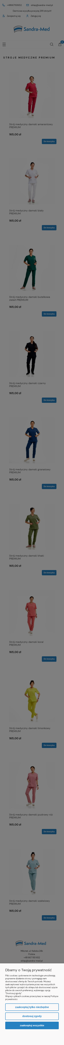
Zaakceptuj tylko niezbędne (32, 1007)
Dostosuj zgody (32, 1016)
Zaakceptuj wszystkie (32, 1025)
